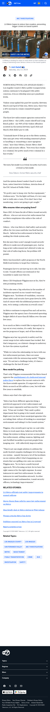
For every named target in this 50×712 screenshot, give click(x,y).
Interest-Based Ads (37, 702)
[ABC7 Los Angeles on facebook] (4, 686)
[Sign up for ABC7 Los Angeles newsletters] (21, 686)
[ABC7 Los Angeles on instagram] (15, 686)
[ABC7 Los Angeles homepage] (9, 3)
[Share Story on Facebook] (4, 75)
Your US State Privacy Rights (11, 702)
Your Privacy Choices (18, 700)
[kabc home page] (6, 652)
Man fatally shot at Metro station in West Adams (23, 509)
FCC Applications (22, 705)
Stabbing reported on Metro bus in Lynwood (22, 521)
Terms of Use (25, 702)
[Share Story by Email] (26, 75)
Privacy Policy (6, 700)
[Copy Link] (31, 75)
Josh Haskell (16, 67)
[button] (3, 3)
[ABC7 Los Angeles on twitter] (10, 686)
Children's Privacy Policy (34, 700)
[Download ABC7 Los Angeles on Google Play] (20, 692)
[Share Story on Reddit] (15, 75)
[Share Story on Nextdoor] (20, 75)
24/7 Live (17, 3)
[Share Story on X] (10, 75)
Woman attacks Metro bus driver (17, 515)
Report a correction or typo (12, 527)
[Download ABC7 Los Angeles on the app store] (7, 692)
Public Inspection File (8, 705)
